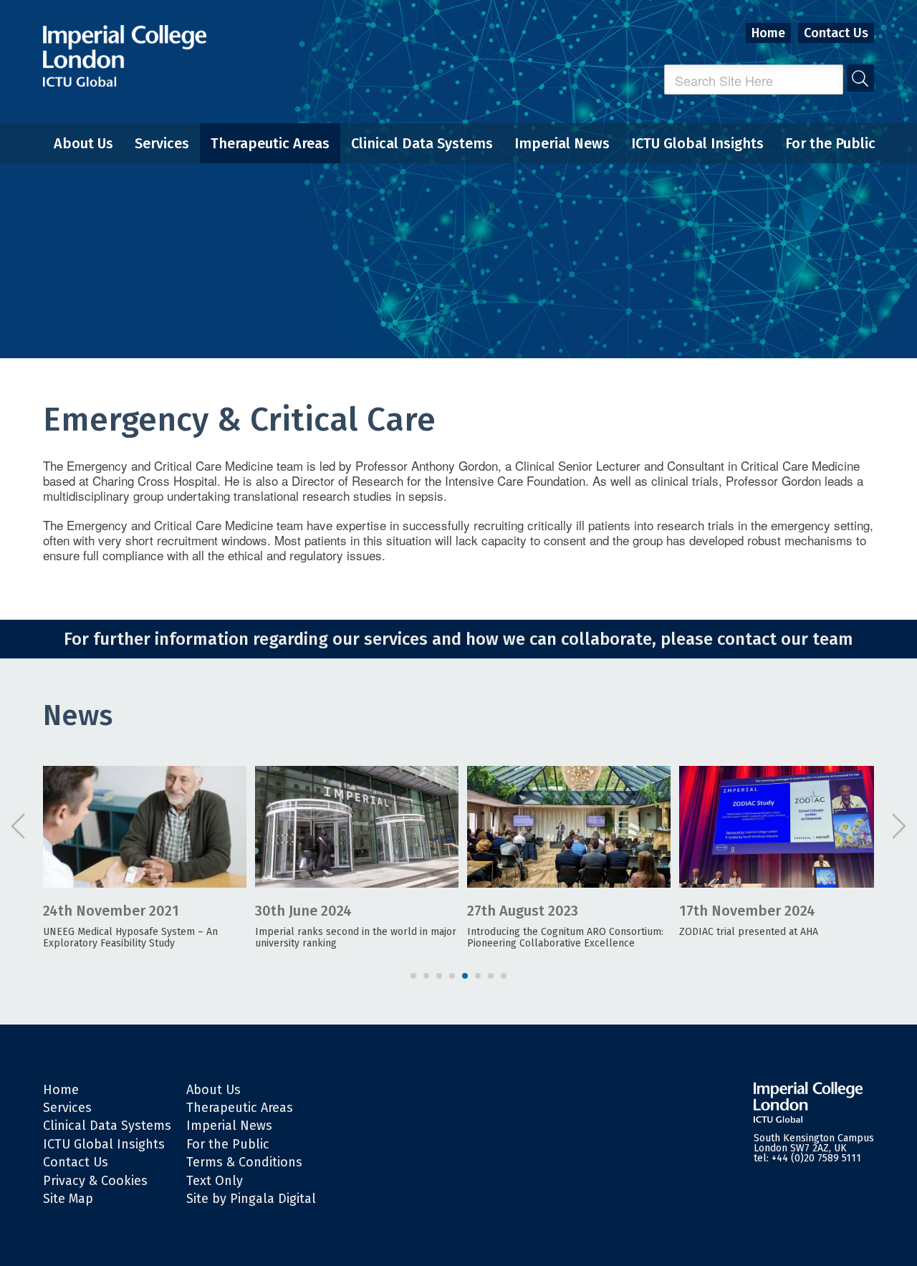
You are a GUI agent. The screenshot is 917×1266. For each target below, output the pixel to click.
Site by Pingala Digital (251, 1199)
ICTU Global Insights (697, 143)
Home (768, 33)
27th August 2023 (522, 910)
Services (162, 143)
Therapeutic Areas (270, 143)
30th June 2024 (303, 910)
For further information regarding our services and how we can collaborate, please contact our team (458, 639)
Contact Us (836, 33)
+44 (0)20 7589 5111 (816, 1158)
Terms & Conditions (244, 1162)
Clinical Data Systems (422, 143)
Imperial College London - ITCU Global (124, 56)
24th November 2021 (111, 910)
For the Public (830, 143)
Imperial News (562, 143)
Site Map (68, 1199)
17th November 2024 (747, 910)
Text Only (214, 1181)
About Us (83, 143)
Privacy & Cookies (95, 1181)
